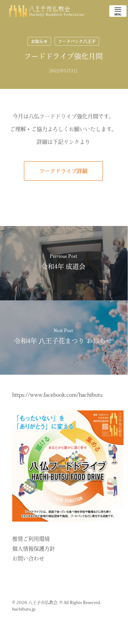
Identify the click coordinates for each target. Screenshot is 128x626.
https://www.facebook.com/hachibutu (57, 394)
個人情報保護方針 (33, 548)
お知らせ (39, 41)
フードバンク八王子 (77, 41)
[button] (118, 11)
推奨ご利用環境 (31, 539)
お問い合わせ (28, 558)
